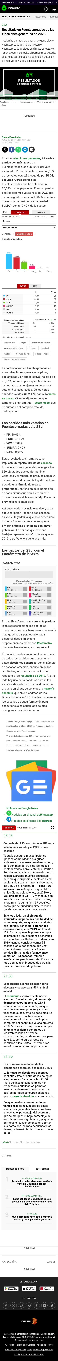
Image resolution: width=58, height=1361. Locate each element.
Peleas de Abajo (42, 354)
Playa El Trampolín (26, 2)
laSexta (5, 1142)
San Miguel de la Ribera (13, 348)
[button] (53, 9)
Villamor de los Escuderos (14, 359)
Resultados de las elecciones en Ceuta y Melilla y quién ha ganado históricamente (31, 1184)
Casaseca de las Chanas (37, 745)
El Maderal (44, 348)
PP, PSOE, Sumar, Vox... (32, 1196)
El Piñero (31, 348)
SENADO (41, 212)
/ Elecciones (14, 1142)
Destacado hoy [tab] (15, 1168)
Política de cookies (44, 1345)
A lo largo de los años (32, 1178)
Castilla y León (24, 234)
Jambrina (7, 354)
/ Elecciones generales (30, 1142)
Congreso (7, 234)
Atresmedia (29, 1321)
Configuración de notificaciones (29, 1354)
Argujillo (22, 343)
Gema (8, 741)
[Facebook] (12, 150)
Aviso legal (9, 1345)
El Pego (18, 750)
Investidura (32, 1214)
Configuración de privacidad (40, 1349)
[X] (5, 150)
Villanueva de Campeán (16, 745)
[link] (11, 1289)
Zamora (9, 721)
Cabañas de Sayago (31, 750)
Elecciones (6, 1156)
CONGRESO (20, 212)
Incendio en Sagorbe (44, 2)
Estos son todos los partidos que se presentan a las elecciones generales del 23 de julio (32, 1202)
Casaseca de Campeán (31, 741)
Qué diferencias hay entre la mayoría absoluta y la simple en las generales (32, 1218)
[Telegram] (25, 150)
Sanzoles (10, 750)
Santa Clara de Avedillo (40, 343)
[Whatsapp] (18, 150)
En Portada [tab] (42, 1168)
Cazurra (45, 741)
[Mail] (32, 150)
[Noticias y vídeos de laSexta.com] (4, 9)
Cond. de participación (15, 1349)
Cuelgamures (9, 343)
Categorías (9, 1261)
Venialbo (16, 741)
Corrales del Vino (23, 354)
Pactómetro (40, 16)
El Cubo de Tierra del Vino (40, 736)
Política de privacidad (25, 1345)
